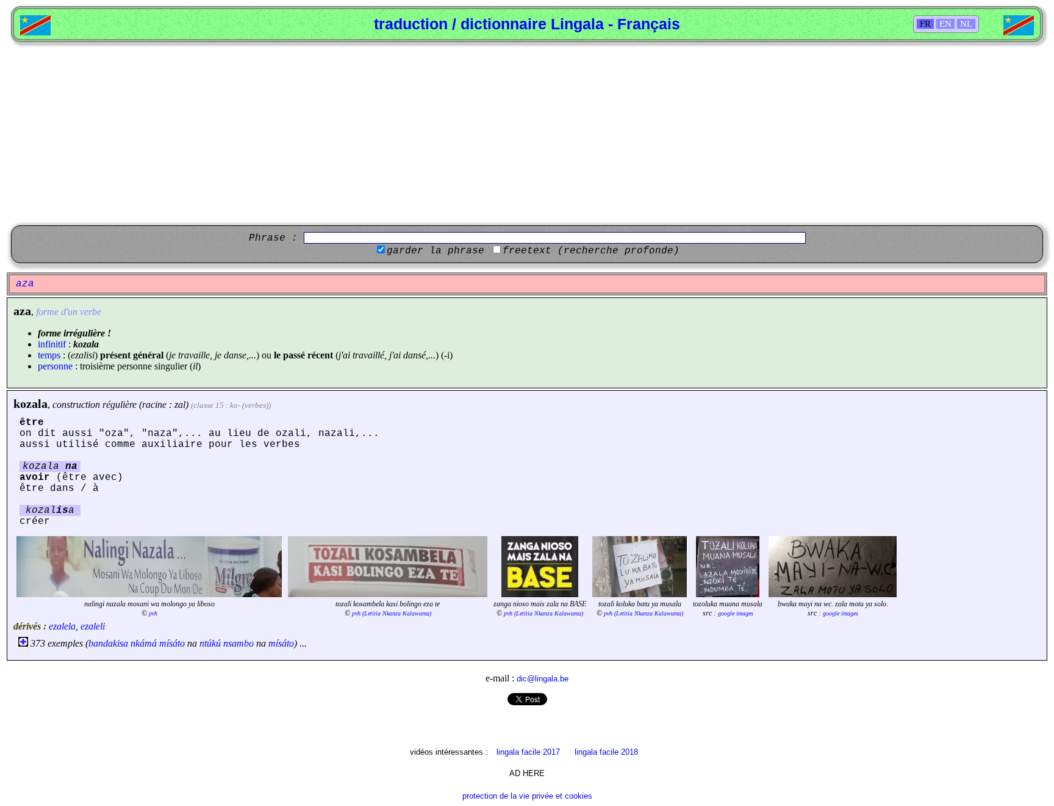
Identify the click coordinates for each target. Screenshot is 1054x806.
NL (966, 24)
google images (735, 613)
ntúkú (210, 643)
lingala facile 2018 (606, 752)
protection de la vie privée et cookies (527, 796)
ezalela (62, 626)
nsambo (238, 643)
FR (925, 24)
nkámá (144, 643)
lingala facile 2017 (528, 752)
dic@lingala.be (542, 678)
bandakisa (108, 643)
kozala (30, 403)
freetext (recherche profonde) (591, 250)
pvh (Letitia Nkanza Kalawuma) (391, 613)
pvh (153, 613)
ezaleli (93, 626)
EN (945, 24)
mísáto (172, 643)
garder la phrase (435, 250)
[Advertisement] (527, 133)
